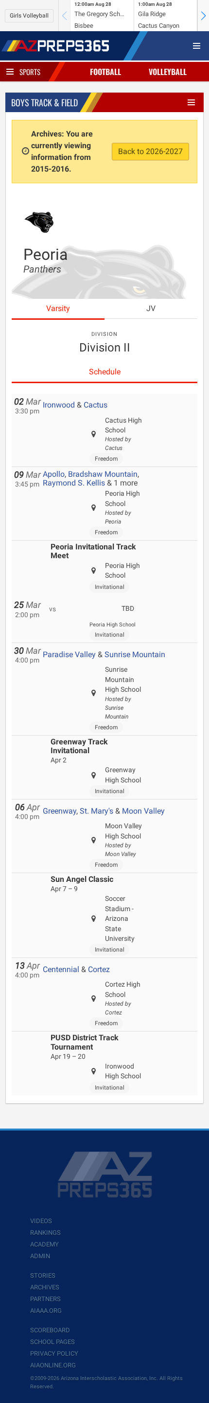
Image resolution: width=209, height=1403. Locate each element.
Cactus (95, 404)
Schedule (105, 371)
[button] (203, 15)
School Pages (52, 1341)
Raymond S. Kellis (74, 482)
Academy (44, 1244)
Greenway (59, 811)
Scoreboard (50, 1330)
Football (105, 72)
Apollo (54, 474)
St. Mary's (96, 811)
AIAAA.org (46, 1310)
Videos (41, 1221)
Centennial (61, 969)
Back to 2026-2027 (150, 151)
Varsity (58, 308)
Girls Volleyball (29, 15)
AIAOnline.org (53, 1365)
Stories (42, 1275)
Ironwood (59, 404)
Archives (44, 1287)
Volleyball (168, 72)
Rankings (45, 1232)
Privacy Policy (54, 1353)
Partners (45, 1299)
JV (151, 308)
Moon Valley (143, 811)
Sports (29, 71)
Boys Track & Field (44, 102)
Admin (40, 1256)
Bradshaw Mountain (103, 474)
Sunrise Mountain (134, 654)
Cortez (99, 969)
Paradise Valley (69, 654)
